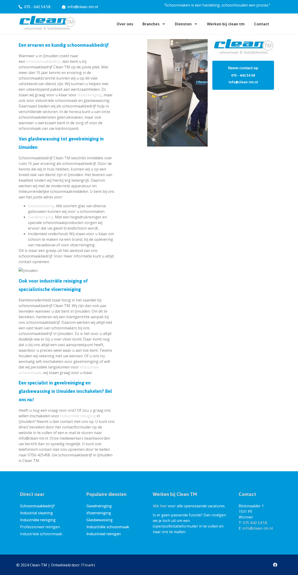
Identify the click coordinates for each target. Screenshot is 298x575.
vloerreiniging (90, 94)
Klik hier (160, 505)
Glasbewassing (41, 205)
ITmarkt (88, 565)
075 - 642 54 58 (243, 75)
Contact (261, 24)
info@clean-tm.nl (243, 82)
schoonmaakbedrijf (43, 61)
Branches (150, 24)
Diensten (183, 24)
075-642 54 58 (255, 522)
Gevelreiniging (40, 217)
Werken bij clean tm (226, 24)
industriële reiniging (78, 415)
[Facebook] (275, 565)
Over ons (125, 24)
